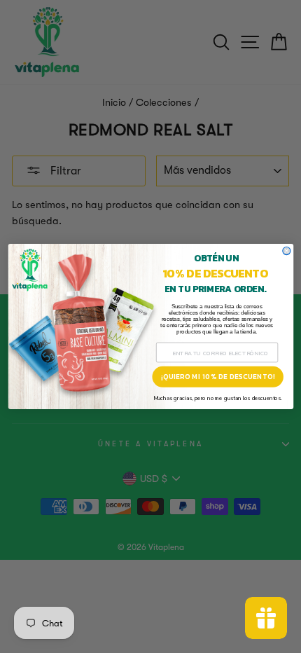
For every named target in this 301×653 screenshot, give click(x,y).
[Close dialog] (286, 251)
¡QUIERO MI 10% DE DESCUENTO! (217, 376)
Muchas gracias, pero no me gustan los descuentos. (217, 398)
